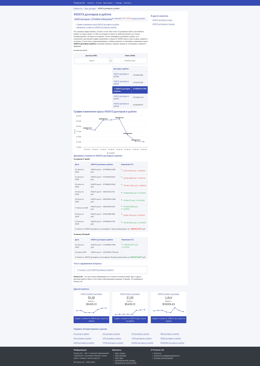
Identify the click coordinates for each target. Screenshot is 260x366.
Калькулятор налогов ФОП (125, 363)
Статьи (99, 3)
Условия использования (163, 358)
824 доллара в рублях (82, 338)
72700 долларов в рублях (113, 343)
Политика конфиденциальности (166, 356)
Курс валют (107, 3)
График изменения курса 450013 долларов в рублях (98, 24)
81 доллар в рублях (81, 334)
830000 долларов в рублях (142, 343)
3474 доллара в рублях (112, 338)
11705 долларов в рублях (142, 338)
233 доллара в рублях (140, 334)
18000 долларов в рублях (170, 338)
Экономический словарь (125, 360)
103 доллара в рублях (111, 334)
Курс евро (119, 358)
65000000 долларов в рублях (172, 343)
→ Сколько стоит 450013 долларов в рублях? (95, 270)
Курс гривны (120, 353)
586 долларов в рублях (169, 334)
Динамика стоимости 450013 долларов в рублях (97, 27)
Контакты (127, 3)
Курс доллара (120, 356)
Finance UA (79, 3)
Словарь (118, 3)
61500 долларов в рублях (84, 343)
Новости (90, 3)
